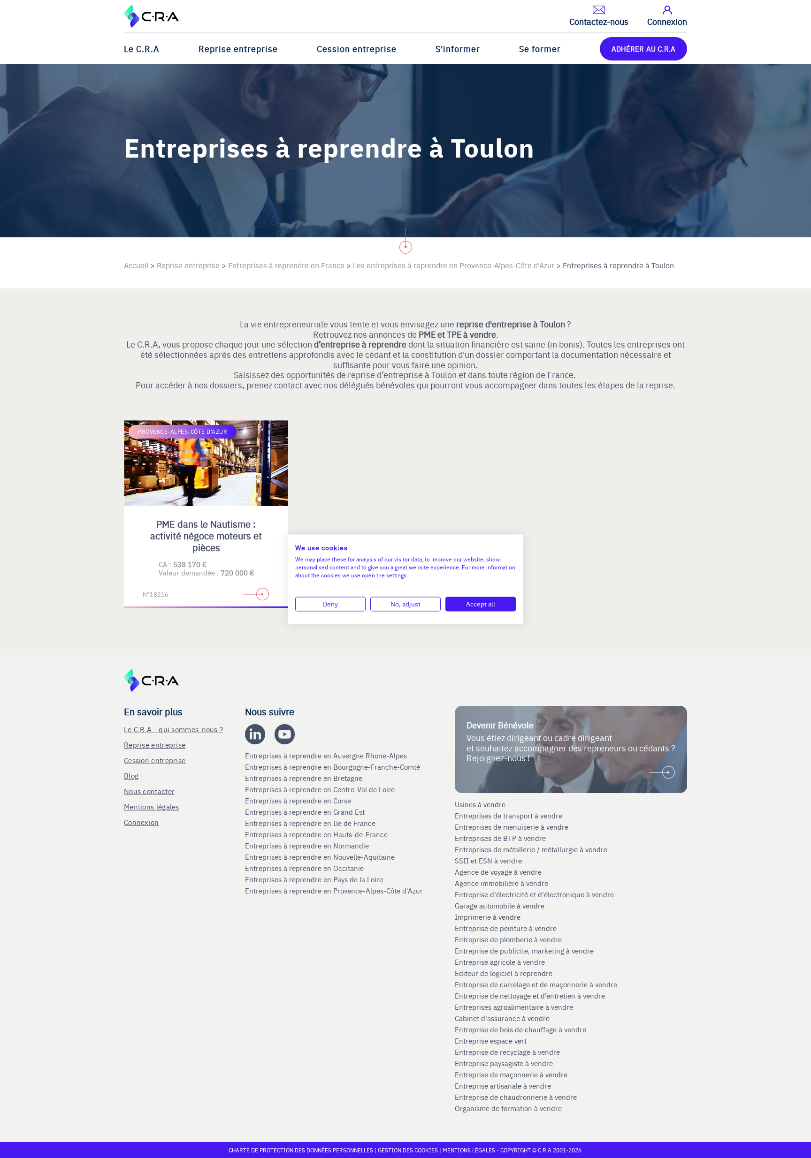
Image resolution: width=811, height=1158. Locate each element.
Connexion (141, 822)
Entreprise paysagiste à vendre (504, 1063)
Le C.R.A (142, 48)
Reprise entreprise (238, 48)
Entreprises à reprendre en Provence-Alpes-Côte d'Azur (335, 890)
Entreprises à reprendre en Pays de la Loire (314, 879)
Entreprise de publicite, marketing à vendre (524, 950)
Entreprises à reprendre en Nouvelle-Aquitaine (321, 857)
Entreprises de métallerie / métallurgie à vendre (532, 849)
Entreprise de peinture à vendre (506, 928)
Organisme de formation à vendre (508, 1108)
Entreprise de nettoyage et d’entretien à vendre (530, 995)
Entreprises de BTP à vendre (501, 838)
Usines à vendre (480, 804)
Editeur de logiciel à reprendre (503, 973)
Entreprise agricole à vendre (500, 962)
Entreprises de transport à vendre (508, 815)
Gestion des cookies (408, 1150)
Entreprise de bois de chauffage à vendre (520, 1029)
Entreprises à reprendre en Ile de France (311, 823)
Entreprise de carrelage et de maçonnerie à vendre (536, 984)
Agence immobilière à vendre (502, 883)
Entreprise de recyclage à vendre (507, 1052)
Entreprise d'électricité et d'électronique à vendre (534, 894)
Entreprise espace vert (491, 1041)
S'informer (458, 48)
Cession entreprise (357, 48)
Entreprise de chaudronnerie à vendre (516, 1097)
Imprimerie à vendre (488, 917)
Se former (540, 48)
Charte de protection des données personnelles (301, 1150)
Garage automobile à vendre (500, 905)
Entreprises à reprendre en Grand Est (306, 812)
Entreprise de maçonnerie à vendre (511, 1074)
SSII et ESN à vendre (488, 860)
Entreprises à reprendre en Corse (299, 800)
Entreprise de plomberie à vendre (508, 939)
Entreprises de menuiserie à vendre (512, 827)
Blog (131, 775)
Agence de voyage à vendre (499, 872)
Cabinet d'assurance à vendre (502, 1018)
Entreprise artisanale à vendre (503, 1086)
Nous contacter (149, 791)
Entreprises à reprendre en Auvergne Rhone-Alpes (327, 755)
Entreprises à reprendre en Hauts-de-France (317, 834)
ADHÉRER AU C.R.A (643, 48)
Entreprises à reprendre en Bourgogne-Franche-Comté (333, 767)
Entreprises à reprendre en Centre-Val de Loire (321, 789)
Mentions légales (151, 806)
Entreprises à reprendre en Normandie (308, 845)
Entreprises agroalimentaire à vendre (514, 1007)
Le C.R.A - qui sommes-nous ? (173, 729)
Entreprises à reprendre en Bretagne (304, 778)
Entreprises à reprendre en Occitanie (305, 868)
